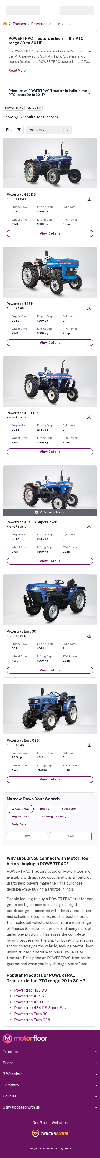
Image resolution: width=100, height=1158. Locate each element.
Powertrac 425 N (29, 996)
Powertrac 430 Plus (32, 1002)
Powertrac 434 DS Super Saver (42, 1008)
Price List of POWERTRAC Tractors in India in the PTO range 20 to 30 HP (48, 93)
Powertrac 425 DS (30, 990)
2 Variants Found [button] (52, 512)
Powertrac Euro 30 (30, 1014)
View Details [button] (50, 233)
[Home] (5, 24)
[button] (13, 130)
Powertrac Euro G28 (32, 1020)
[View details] (50, 163)
